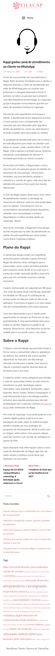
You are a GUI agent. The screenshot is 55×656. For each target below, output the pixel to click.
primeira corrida (22, 625)
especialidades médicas (27, 599)
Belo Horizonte (11, 567)
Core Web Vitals (43, 572)
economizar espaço (18, 581)
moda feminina (28, 620)
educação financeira (36, 580)
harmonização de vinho (43, 604)
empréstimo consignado (25, 586)
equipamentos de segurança (18, 596)
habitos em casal (28, 604)
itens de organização (21, 611)
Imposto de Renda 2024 (24, 608)
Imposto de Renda (9, 608)
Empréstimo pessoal (15, 591)
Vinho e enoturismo (43, 639)
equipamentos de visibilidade (38, 596)
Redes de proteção (21, 628)
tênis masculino (23, 639)
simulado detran (16, 634)
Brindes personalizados (34, 567)
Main (41, 71)
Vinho (34, 639)
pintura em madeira (9, 625)
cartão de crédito (13, 571)
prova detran (35, 624)
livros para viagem (35, 611)
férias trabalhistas (17, 604)
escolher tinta (7, 600)
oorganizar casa (43, 620)
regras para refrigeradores (41, 629)
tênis (32, 634)
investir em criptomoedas (41, 608)
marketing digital (13, 615)
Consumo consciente (30, 572)
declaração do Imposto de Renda (27, 576)
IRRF (4, 611)
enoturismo (31, 592)
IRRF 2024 (10, 611)
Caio (30, 71)
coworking (9, 575)
